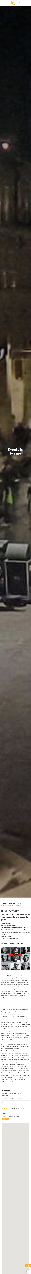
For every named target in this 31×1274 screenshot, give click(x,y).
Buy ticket (5, 1118)
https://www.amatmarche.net (16, 1108)
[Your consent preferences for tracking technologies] (28, 1271)
